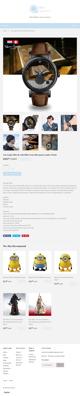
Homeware (6, 368)
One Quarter (11, 388)
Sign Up (60, 365)
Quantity (6, 165)
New (4, 355)
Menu (6, 25)
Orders (5, 380)
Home (5, 31)
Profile (11, 380)
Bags (4, 360)
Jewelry (5, 357)
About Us (19, 355)
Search (18, 352)
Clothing (6, 366)
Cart (76, 25)
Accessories (7, 363)
